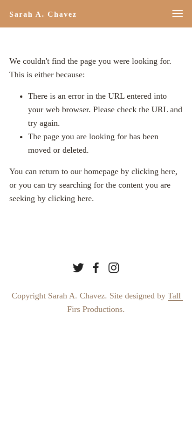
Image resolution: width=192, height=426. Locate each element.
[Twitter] (78, 267)
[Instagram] (113, 267)
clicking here (153, 171)
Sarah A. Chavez (43, 14)
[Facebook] (96, 267)
